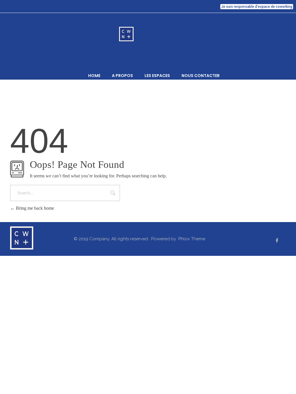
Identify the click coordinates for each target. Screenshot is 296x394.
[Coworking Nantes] (148, 34)
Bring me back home (34, 208)
